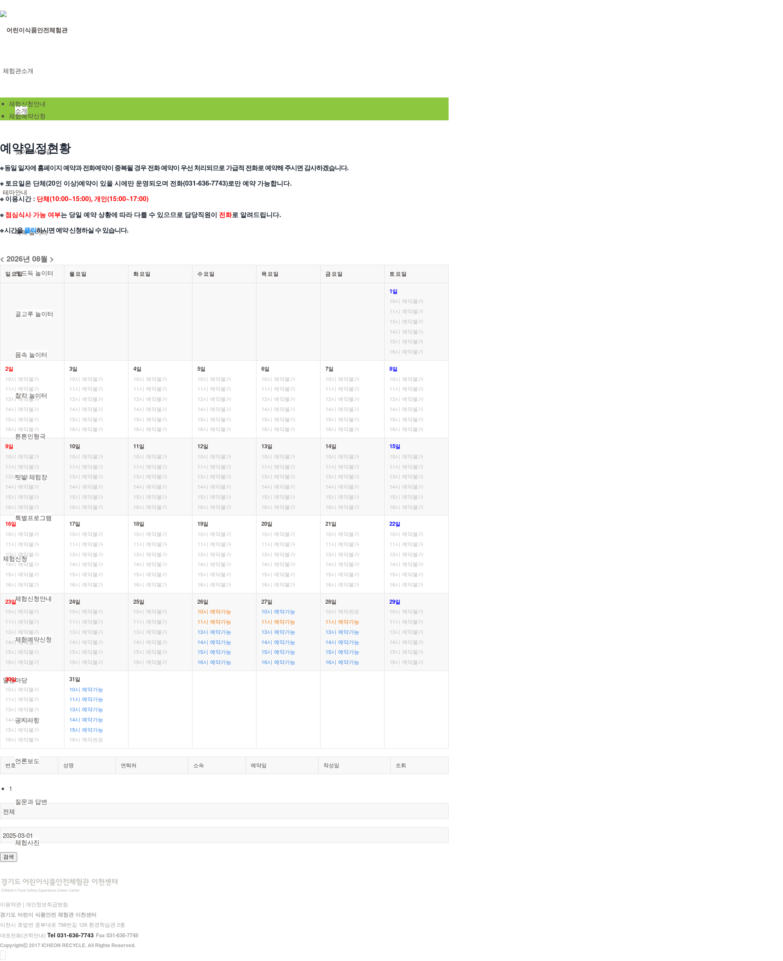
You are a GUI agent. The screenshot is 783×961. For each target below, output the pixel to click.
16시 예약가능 (214, 662)
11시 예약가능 (214, 621)
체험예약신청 (27, 115)
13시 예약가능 (214, 632)
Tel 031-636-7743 (70, 935)
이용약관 (10, 904)
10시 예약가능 (214, 611)
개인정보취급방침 (47, 904)
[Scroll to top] (3, 955)
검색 (8, 857)
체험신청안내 (27, 103)
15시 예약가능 (214, 651)
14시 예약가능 (214, 642)
